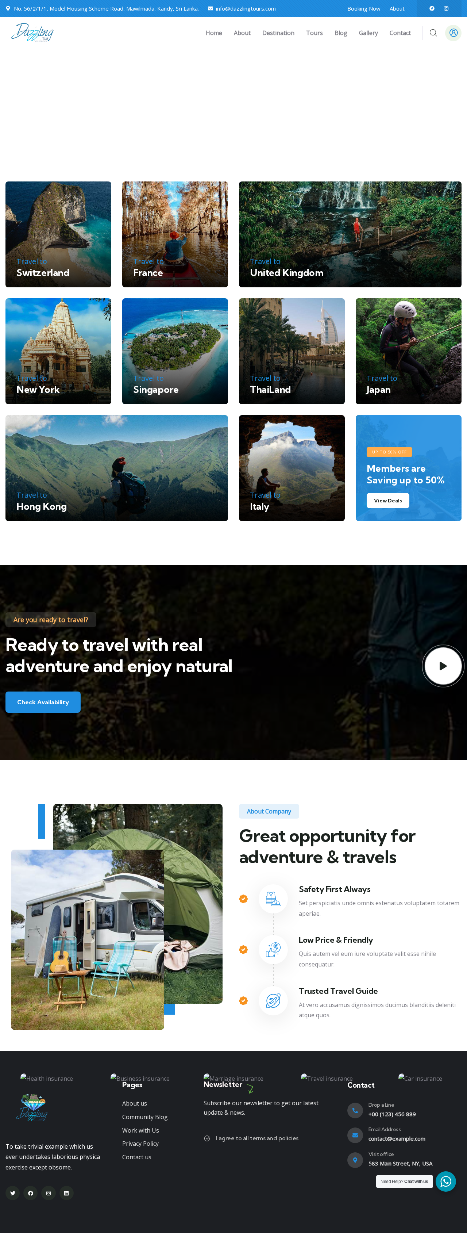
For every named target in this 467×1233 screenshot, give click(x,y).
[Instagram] (446, 8)
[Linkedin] (66, 1193)
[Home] (33, 33)
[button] (456, 1083)
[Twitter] (12, 1193)
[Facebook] (432, 8)
